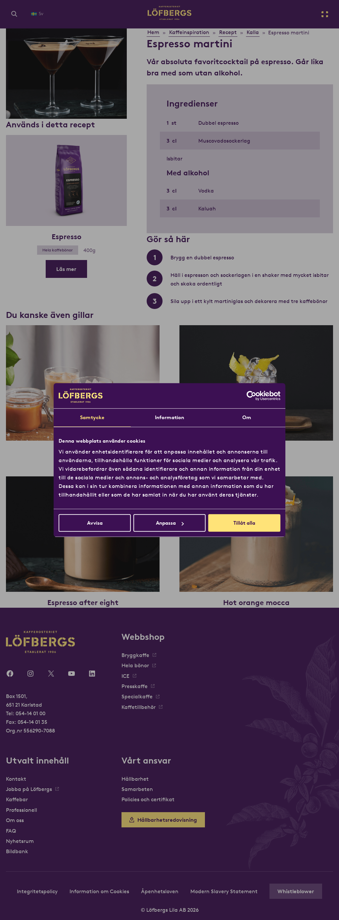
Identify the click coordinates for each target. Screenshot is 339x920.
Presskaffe (134, 686)
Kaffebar (17, 799)
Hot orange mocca (256, 602)
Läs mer (66, 269)
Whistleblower (295, 891)
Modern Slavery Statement (224, 891)
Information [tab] (169, 417)
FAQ (11, 830)
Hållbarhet (135, 778)
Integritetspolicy (37, 891)
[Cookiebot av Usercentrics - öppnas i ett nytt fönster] (251, 396)
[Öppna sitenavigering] (324, 14)
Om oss (15, 820)
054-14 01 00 (30, 713)
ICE (125, 676)
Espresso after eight (83, 602)
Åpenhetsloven (159, 891)
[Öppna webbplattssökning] (14, 14)
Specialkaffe (137, 696)
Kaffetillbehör (138, 707)
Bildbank (17, 851)
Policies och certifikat (147, 799)
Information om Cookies (99, 891)
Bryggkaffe (135, 655)
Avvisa (95, 523)
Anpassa (166, 523)
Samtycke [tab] (92, 417)
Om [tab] (246, 417)
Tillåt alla (244, 523)
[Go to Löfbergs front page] (169, 18)
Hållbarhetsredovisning (167, 819)
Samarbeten (137, 789)
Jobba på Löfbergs (29, 789)
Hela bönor (135, 665)
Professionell (21, 810)
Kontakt (16, 778)
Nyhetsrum (20, 841)
